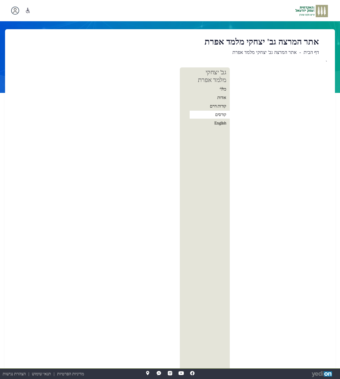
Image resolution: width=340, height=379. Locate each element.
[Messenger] (159, 373)
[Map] (147, 373)
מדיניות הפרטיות (70, 374)
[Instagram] (170, 373)
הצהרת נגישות (14, 374)
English (220, 123)
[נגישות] (27, 10)
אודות (221, 97)
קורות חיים (218, 106)
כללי (223, 89)
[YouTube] (181, 373)
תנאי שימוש (41, 374)
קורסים (220, 114)
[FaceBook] (192, 373)
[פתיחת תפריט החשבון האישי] (15, 11)
